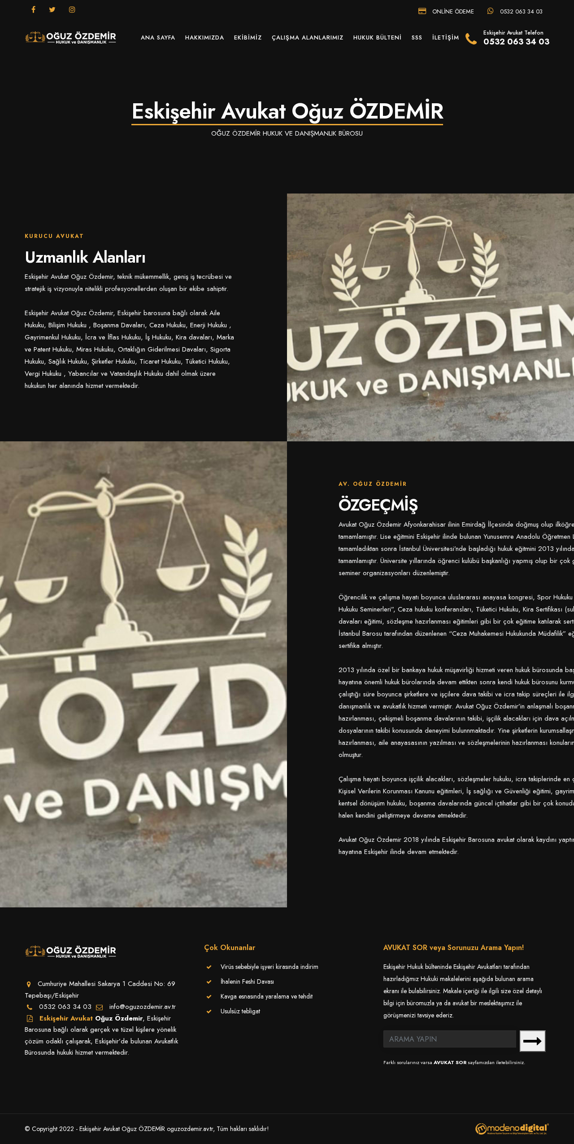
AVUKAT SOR (450, 1062)
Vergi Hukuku (44, 373)
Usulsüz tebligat (240, 1011)
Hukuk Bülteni (377, 37)
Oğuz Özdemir (119, 1018)
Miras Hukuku (94, 349)
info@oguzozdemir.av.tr (142, 1007)
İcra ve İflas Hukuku (113, 337)
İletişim (445, 37)
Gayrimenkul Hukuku (53, 337)
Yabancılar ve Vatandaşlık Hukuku (115, 373)
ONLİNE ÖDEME (452, 10)
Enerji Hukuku (209, 325)
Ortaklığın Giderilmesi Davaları (162, 349)
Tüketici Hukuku (206, 361)
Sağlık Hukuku (67, 361)
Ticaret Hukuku (160, 361)
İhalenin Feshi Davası (247, 981)
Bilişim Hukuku (68, 325)
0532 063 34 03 (520, 10)
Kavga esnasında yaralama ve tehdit (267, 996)
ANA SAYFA (158, 37)
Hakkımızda (204, 37)
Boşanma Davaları (119, 325)
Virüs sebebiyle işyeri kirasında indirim (269, 966)
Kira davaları (194, 337)
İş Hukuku (158, 337)
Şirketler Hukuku (113, 361)
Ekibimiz (248, 37)
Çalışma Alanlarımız (308, 37)
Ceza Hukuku (167, 325)
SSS (417, 37)
